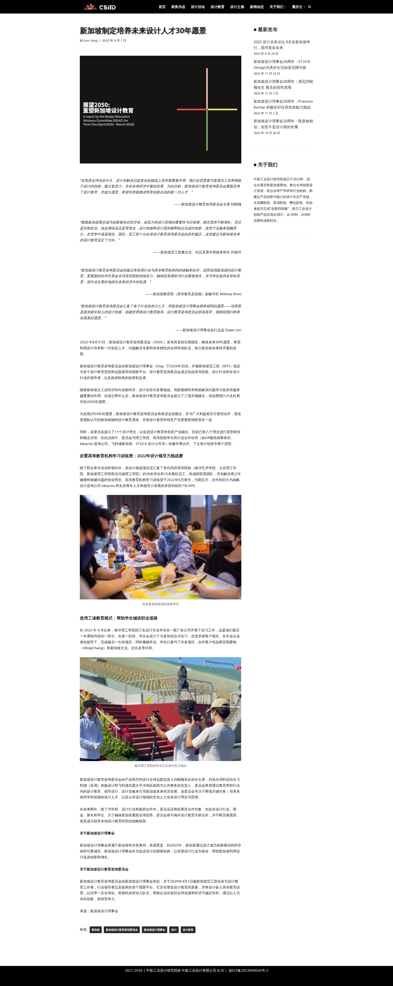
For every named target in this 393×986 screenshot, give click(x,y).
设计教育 (218, 6)
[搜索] (309, 6)
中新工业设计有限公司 (199, 970)
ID (222, 970)
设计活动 (198, 6)
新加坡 (96, 930)
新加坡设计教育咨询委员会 (122, 930)
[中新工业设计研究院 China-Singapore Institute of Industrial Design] (99, 7)
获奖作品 (178, 6)
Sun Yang (90, 40)
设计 (174, 930)
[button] (285, 7)
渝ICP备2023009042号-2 (248, 970)
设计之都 (237, 6)
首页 (162, 6)
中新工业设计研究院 (43, 980)
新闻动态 (257, 6)
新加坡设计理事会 (154, 930)
